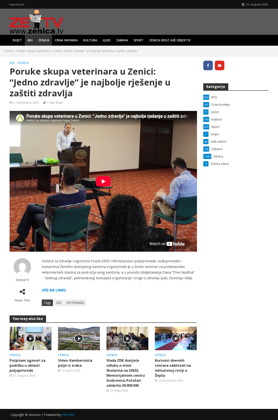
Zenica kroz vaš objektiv (170, 40)
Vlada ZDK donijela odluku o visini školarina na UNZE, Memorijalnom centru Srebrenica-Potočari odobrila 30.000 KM (125, 373)
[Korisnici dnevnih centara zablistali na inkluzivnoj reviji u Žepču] (176, 338)
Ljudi (107, 40)
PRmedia (68, 415)
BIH (30, 40)
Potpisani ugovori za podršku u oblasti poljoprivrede (27, 365)
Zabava (122, 40)
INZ (58, 303)
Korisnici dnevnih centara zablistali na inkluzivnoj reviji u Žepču (173, 368)
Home (8, 51)
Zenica (43, 40)
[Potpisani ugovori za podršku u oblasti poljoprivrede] (30, 338)
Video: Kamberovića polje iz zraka (75, 363)
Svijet (17, 40)
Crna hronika (66, 40)
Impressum (17, 4)
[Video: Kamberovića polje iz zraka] (79, 338)
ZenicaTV (22, 280)
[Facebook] (208, 65)
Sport (139, 40)
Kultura (90, 40)
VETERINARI (75, 303)
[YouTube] (219, 65)
